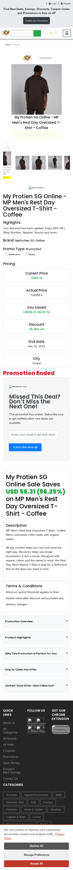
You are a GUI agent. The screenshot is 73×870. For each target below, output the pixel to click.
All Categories (10, 730)
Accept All (36, 863)
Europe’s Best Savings (12, 770)
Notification (14, 254)
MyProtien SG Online (30, 241)
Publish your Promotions (36, 21)
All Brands (10, 738)
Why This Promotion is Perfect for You (31, 653)
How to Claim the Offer (21, 669)
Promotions (10, 756)
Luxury (37, 816)
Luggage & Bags (16, 816)
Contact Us (10, 778)
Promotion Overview (19, 621)
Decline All (36, 845)
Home (8, 44)
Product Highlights (18, 637)
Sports (16, 44)
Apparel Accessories (36, 794)
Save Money (11, 763)
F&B (33, 802)
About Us (9, 723)
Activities (11, 794)
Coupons (9, 750)
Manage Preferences (36, 854)
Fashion (48, 802)
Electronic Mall (15, 802)
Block (32, 254)
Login (54, 3)
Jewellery (55, 809)
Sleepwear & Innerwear (19, 824)
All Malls (8, 744)
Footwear (11, 809)
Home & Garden (33, 809)
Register (67, 3)
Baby (59, 794)
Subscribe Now (23, 447)
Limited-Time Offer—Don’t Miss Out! (29, 685)
